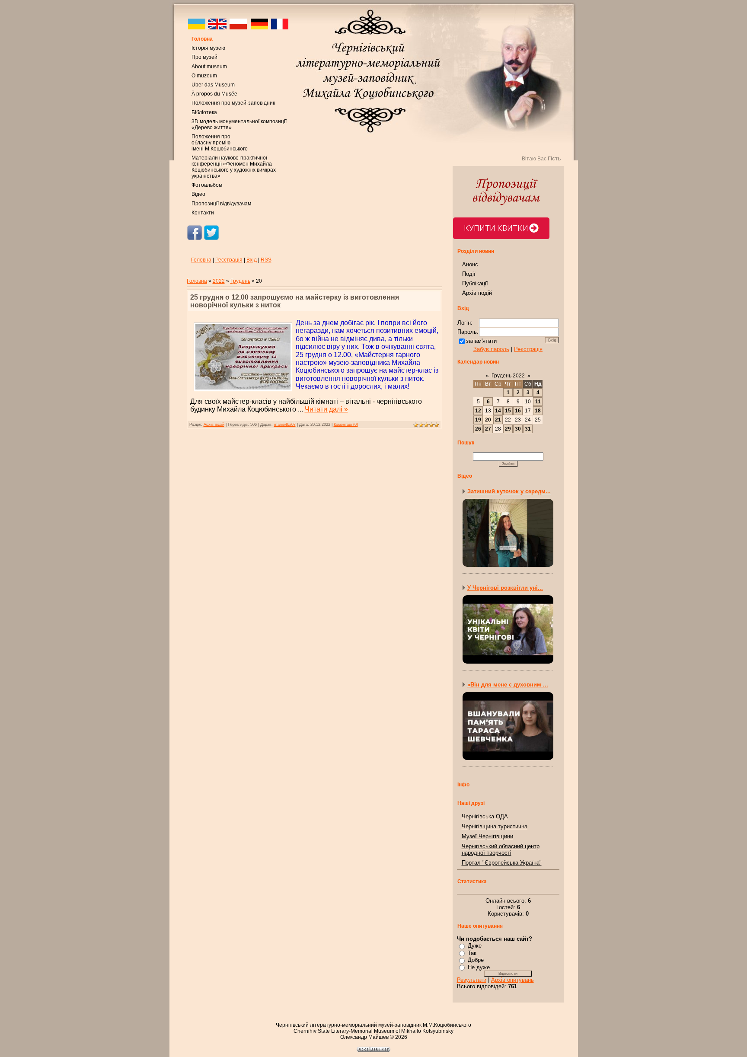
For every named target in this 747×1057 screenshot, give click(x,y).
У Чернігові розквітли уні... (505, 587)
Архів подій (214, 424)
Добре (476, 960)
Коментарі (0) (346, 424)
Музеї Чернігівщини (487, 836)
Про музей (204, 57)
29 (508, 429)
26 (478, 429)
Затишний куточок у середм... (509, 491)
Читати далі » (326, 409)
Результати (471, 980)
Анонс (470, 264)
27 (488, 429)
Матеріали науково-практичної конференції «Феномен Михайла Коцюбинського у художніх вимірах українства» (234, 167)
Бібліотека (204, 112)
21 (498, 420)
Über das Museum (213, 85)
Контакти (203, 213)
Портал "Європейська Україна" (502, 862)
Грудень (240, 281)
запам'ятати (481, 341)
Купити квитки (496, 228)
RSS (266, 260)
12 (478, 411)
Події (469, 274)
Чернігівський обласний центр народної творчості (501, 849)
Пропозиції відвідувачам (221, 204)
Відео (198, 194)
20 (488, 420)
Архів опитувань (512, 980)
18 (538, 411)
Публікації (475, 283)
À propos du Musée (214, 94)
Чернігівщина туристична (494, 826)
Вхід (251, 260)
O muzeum (204, 76)
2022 (219, 281)
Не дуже (479, 967)
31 (528, 429)
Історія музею (208, 48)
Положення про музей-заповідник (233, 103)
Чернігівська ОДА (485, 816)
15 (508, 411)
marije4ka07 (285, 424)
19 (478, 420)
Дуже (475, 945)
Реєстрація (229, 260)
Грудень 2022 (508, 376)
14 (498, 411)
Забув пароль (491, 349)
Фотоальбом (207, 185)
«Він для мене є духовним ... (507, 684)
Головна (202, 39)
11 (538, 402)
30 (518, 429)
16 (518, 411)
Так (472, 953)
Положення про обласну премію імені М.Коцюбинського (220, 143)
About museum (209, 67)
